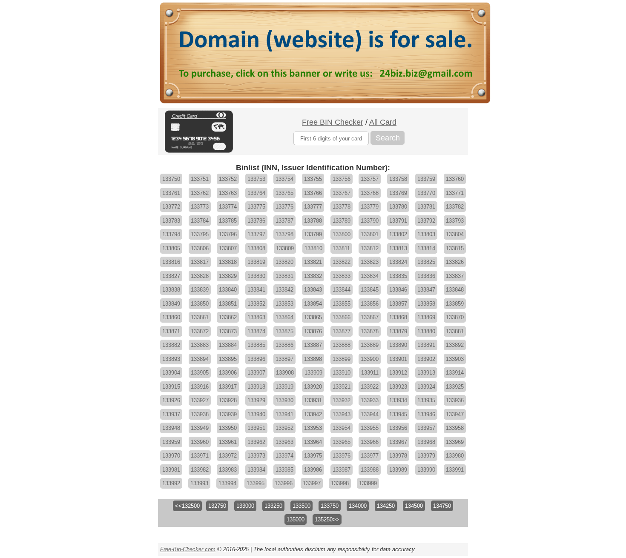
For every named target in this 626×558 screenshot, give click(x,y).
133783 (171, 220)
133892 (455, 345)
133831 (284, 276)
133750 (171, 179)
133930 (284, 400)
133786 (256, 220)
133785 (228, 220)
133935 (426, 400)
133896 (256, 359)
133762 (200, 193)
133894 (200, 359)
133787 (284, 220)
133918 (256, 386)
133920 (313, 386)
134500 (414, 506)
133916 (200, 386)
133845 (370, 289)
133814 (426, 248)
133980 (455, 455)
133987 (341, 469)
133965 (341, 442)
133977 (370, 455)
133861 (200, 317)
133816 (171, 262)
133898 (313, 359)
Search (388, 138)
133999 (368, 483)
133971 (200, 455)
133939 (228, 414)
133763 (228, 193)
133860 (171, 317)
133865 (313, 317)
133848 (455, 289)
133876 (313, 331)
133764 (256, 193)
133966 (370, 442)
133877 (341, 331)
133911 (370, 372)
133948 (171, 428)
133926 (171, 400)
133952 (284, 428)
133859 (455, 303)
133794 (171, 234)
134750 (442, 506)
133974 (284, 455)
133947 (455, 414)
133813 (398, 248)
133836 (426, 276)
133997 (312, 483)
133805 (171, 248)
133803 (426, 234)
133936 (455, 400)
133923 (398, 386)
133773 (200, 206)
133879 (398, 331)
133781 (426, 206)
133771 (455, 193)
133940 (256, 414)
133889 (370, 345)
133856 (370, 303)
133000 (245, 506)
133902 (426, 359)
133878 (370, 331)
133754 (284, 179)
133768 (370, 193)
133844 (341, 289)
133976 (341, 455)
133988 (370, 469)
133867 (370, 317)
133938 (200, 414)
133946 (426, 414)
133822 (341, 262)
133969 (455, 442)
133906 (228, 372)
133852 (256, 303)
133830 (256, 276)
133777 (313, 206)
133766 (313, 193)
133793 (455, 220)
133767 (341, 193)
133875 (284, 331)
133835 (398, 276)
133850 (200, 303)
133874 (256, 331)
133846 (398, 289)
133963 (284, 442)
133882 (171, 345)
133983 (228, 469)
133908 (285, 372)
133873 (228, 331)
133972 (228, 455)
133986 (313, 469)
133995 (255, 483)
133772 (171, 206)
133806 (200, 248)
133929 (256, 400)
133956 (398, 428)
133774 (228, 206)
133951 (256, 428)
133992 (171, 483)
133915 (171, 386)
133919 (284, 386)
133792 (426, 220)
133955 (370, 428)
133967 (398, 442)
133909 (313, 372)
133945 (398, 414)
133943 (341, 414)
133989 (398, 469)
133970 (171, 455)
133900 (370, 359)
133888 (341, 345)
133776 (284, 206)
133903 (455, 359)
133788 (313, 220)
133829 (228, 276)
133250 (273, 506)
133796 (228, 234)
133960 (200, 442)
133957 (426, 428)
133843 (313, 289)
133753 (256, 179)
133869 (426, 317)
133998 (340, 483)
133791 (398, 220)
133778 (341, 206)
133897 (284, 359)
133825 (426, 262)
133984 (256, 469)
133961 (228, 442)
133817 (200, 262)
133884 (228, 345)
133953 (313, 428)
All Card (382, 122)
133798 (284, 234)
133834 (370, 276)
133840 (228, 289)
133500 (301, 506)
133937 (171, 414)
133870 (455, 317)
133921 (341, 386)
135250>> (327, 519)
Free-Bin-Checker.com (187, 549)
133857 (398, 303)
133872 (200, 331)
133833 (341, 276)
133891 (426, 345)
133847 (426, 289)
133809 (285, 248)
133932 (341, 400)
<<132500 (187, 506)
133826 (455, 262)
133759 (426, 179)
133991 (455, 469)
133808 (256, 248)
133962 (256, 442)
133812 (370, 248)
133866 (341, 317)
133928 (228, 400)
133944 (370, 414)
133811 (341, 248)
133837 (455, 276)
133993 (199, 483)
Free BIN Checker (332, 122)
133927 (200, 400)
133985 (284, 469)
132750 (217, 506)
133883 (200, 345)
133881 (455, 331)
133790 (370, 220)
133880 (426, 331)
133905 (200, 372)
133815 (455, 248)
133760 (455, 179)
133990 (426, 469)
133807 (228, 248)
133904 (171, 372)
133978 (398, 455)
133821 (313, 262)
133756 (341, 179)
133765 (284, 193)
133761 (171, 193)
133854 (313, 303)
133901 (398, 359)
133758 (398, 179)
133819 (256, 262)
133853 (284, 303)
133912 (398, 372)
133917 (228, 386)
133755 (313, 179)
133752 (228, 179)
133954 (341, 428)
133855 (341, 303)
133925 (455, 386)
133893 (171, 359)
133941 (284, 414)
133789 (341, 220)
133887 (313, 345)
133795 (200, 234)
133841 (256, 289)
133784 (200, 220)
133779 (370, 206)
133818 (228, 262)
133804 (455, 234)
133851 (228, 303)
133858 (426, 303)
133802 (398, 234)
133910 (341, 372)
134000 (358, 506)
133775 (256, 206)
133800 (341, 234)
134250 (386, 506)
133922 (370, 386)
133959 (171, 442)
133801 (370, 234)
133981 (171, 469)
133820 (284, 262)
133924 (426, 386)
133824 (398, 262)
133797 (256, 234)
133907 (256, 372)
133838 (171, 289)
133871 (171, 331)
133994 (227, 483)
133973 (256, 455)
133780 (398, 206)
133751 (200, 179)
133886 (284, 345)
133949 (200, 428)
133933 (370, 400)
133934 (398, 400)
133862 (228, 317)
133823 (370, 262)
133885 (256, 345)
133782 (455, 206)
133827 (171, 276)
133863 (256, 317)
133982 (200, 469)
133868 (398, 317)
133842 (284, 289)
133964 (313, 442)
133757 (370, 179)
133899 (341, 359)
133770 (426, 193)
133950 (228, 428)
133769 (398, 193)
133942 (313, 414)
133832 (313, 276)
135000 (295, 519)
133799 (313, 234)
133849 (171, 303)
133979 (426, 455)
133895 (228, 359)
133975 (313, 455)
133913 (426, 372)
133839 (200, 289)
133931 (313, 400)
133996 (284, 483)
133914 (455, 372)
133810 (313, 248)
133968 (426, 442)
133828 (200, 276)
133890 (398, 345)
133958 (455, 428)
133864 (284, 317)
